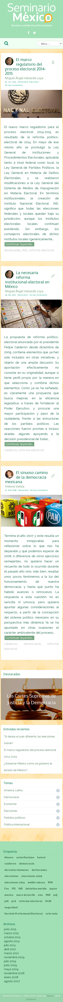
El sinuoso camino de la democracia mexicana (26, 479)
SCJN (48, 901)
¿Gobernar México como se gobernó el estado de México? (28, 767)
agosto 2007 (12, 981)
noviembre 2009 (14, 957)
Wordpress (31, 999)
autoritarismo (25, 857)
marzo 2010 (11, 953)
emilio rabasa (36, 882)
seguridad (11, 907)
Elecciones (33, 82)
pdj (55, 895)
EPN (50, 882)
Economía (10, 804)
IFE (14, 888)
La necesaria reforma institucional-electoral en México (27, 281)
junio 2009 (10, 965)
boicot (41, 857)
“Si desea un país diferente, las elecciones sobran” (29, 740)
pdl (6, 901)
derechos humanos (16, 870)
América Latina (13, 790)
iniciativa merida (36, 888)
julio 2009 (10, 961)
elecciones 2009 (31, 876)
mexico (8, 895)
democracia (32, 644)
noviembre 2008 (14, 973)
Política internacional (16, 824)
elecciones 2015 (14, 882)
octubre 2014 (12, 937)
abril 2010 (10, 949)
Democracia (23, 82)
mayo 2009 (11, 969)
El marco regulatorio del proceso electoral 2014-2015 (25, 68)
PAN (48, 895)
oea (40, 895)
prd (13, 901)
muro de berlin (25, 895)
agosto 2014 (12, 941)
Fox (6, 888)
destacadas (12, 250)
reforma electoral (41, 250)
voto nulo (52, 913)
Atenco (8, 857)
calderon (10, 450)
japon (53, 888)
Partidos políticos (14, 817)
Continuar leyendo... (19, 244)
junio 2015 (10, 929)
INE (24, 250)
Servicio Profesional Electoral (23, 913)
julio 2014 (10, 945)
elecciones (11, 876)
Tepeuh (50, 996)
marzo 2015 (11, 933)
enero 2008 (11, 977)
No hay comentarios (14, 85)
